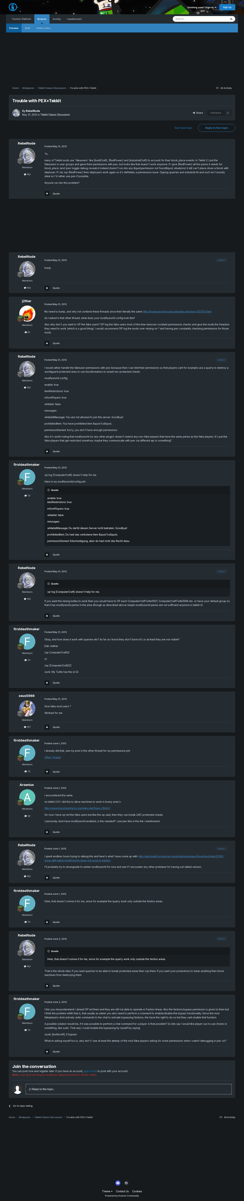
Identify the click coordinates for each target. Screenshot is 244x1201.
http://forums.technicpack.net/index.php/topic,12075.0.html (177, 311)
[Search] (231, 19)
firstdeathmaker (27, 464)
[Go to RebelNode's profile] (16, 113)
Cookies (137, 1191)
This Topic (217, 18)
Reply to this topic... (43, 1089)
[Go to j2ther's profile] (27, 314)
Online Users (43, 28)
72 (28, 495)
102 (28, 174)
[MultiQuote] (46, 193)
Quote (56, 193)
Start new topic (183, 127)
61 (28, 332)
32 (28, 815)
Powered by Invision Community (122, 1195)
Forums (13, 28)
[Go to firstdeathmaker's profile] (27, 477)
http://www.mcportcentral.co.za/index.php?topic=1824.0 (77, 808)
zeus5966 (27, 696)
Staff (27, 28)
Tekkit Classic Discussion (55, 114)
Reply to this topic (216, 127)
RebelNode (33, 110)
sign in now (90, 1071)
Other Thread (52, 757)
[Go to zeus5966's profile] (27, 708)
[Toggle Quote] (49, 490)
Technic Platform (21, 18)
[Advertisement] (122, 57)
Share (199, 112)
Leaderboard (74, 18)
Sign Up (227, 7)
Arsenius (27, 785)
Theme (106, 1191)
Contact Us (122, 1191)
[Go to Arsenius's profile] (27, 797)
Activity (57, 18)
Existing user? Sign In (201, 7)
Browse (42, 18)
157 (28, 726)
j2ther (26, 301)
